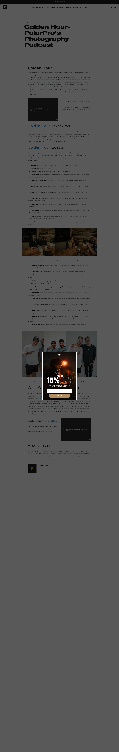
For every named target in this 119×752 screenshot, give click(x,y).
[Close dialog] (75, 353)
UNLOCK (59, 395)
